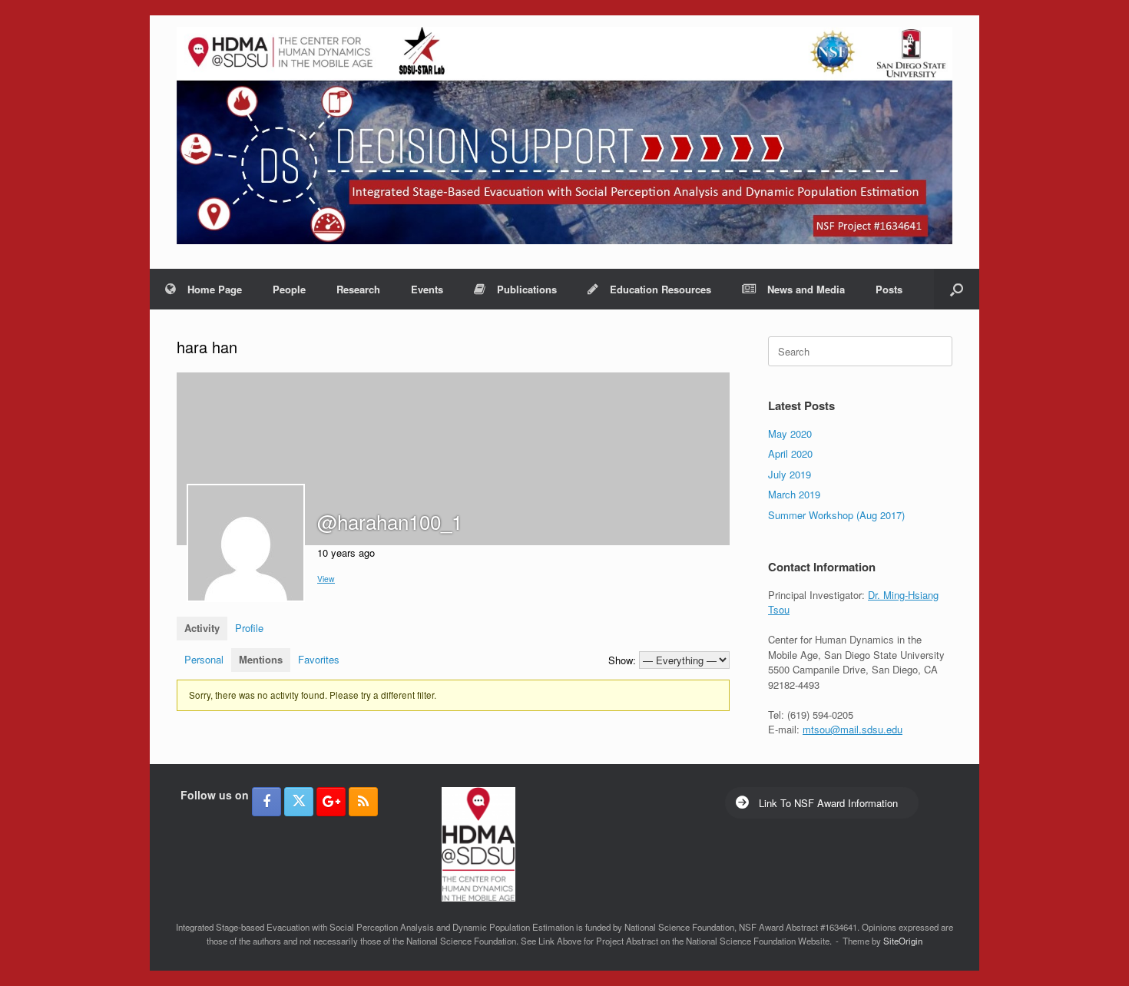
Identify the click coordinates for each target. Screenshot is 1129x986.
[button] (956, 289)
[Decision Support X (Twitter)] (298, 801)
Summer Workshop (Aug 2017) (836, 515)
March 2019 (794, 494)
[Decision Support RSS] (363, 801)
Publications (527, 289)
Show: (622, 660)
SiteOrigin (902, 941)
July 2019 (789, 474)
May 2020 (790, 433)
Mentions (261, 659)
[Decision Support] (564, 135)
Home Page (214, 289)
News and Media (806, 289)
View (326, 578)
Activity (202, 627)
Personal (203, 659)
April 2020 (790, 453)
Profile (249, 627)
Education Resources (660, 289)
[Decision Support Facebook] (266, 801)
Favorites (318, 659)
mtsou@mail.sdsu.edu (852, 729)
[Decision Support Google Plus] (331, 801)
